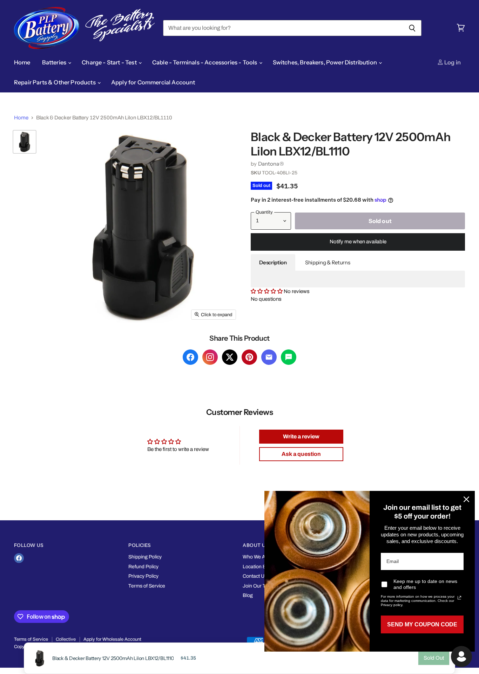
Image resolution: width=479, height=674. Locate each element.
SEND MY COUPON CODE (422, 624)
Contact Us (255, 576)
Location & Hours (262, 566)
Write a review (301, 436)
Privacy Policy (143, 576)
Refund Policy (143, 566)
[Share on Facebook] (190, 357)
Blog (248, 595)
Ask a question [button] (301, 454)
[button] (267, 291)
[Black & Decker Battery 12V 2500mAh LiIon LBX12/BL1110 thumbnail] (24, 142)
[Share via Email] (269, 357)
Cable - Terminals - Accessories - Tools (205, 62)
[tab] (273, 262)
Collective (66, 639)
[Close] (466, 499)
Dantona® (271, 163)
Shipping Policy (145, 557)
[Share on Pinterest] (249, 357)
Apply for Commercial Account (153, 82)
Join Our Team (259, 586)
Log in (452, 62)
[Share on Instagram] (210, 357)
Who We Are (256, 557)
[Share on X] (229, 357)
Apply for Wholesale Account (112, 639)
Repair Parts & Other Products (55, 82)
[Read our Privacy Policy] (459, 597)
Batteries (55, 62)
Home (22, 62)
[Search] (412, 28)
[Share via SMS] (288, 357)
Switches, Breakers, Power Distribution (325, 62)
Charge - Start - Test (110, 62)
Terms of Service (146, 586)
